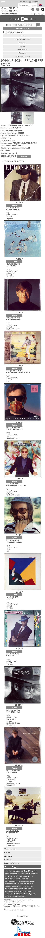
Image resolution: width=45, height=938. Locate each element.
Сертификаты (22, 50)
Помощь (22, 53)
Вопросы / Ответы (11, 863)
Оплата (7, 852)
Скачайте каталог (22, 28)
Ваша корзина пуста (27, 5)
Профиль (22, 43)
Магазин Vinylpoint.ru (12, 867)
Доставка (8, 856)
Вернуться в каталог (23, 39)
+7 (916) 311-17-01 (9, 11)
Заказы (22, 46)
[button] (42, 69)
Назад (22, 36)
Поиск (7, 25)
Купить (24, 156)
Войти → (23, 1)
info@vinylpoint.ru (9, 13)
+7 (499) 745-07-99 (9, 8)
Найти (38, 24)
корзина (35, 1)
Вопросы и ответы (22, 56)
